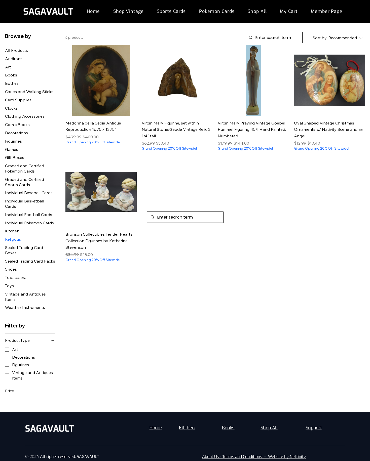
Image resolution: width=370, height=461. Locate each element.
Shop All (269, 428)
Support (314, 428)
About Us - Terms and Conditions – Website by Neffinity (254, 456)
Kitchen (187, 428)
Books (228, 428)
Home (156, 428)
